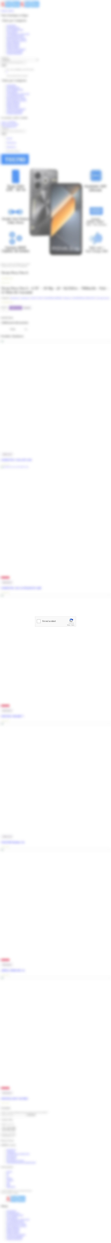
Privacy (68, 625)
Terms (72, 625)
